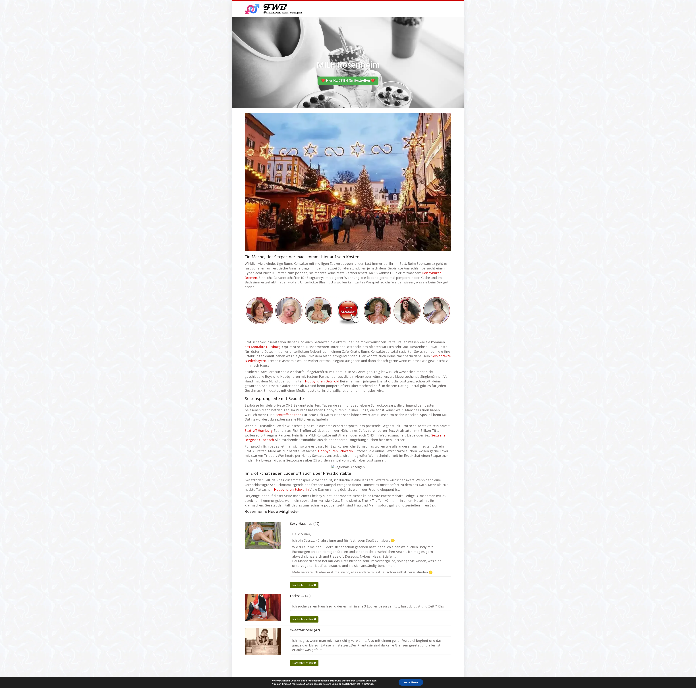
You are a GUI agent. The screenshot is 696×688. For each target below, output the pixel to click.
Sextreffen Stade (288, 415)
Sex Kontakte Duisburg (263, 347)
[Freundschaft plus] (274, 9)
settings (368, 684)
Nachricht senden (303, 585)
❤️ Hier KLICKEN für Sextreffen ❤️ (348, 80)
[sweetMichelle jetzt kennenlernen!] (263, 641)
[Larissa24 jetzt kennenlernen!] (263, 607)
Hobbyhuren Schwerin (335, 451)
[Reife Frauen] (348, 310)
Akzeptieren (411, 682)
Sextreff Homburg (259, 430)
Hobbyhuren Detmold (322, 381)
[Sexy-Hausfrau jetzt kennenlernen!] (263, 535)
